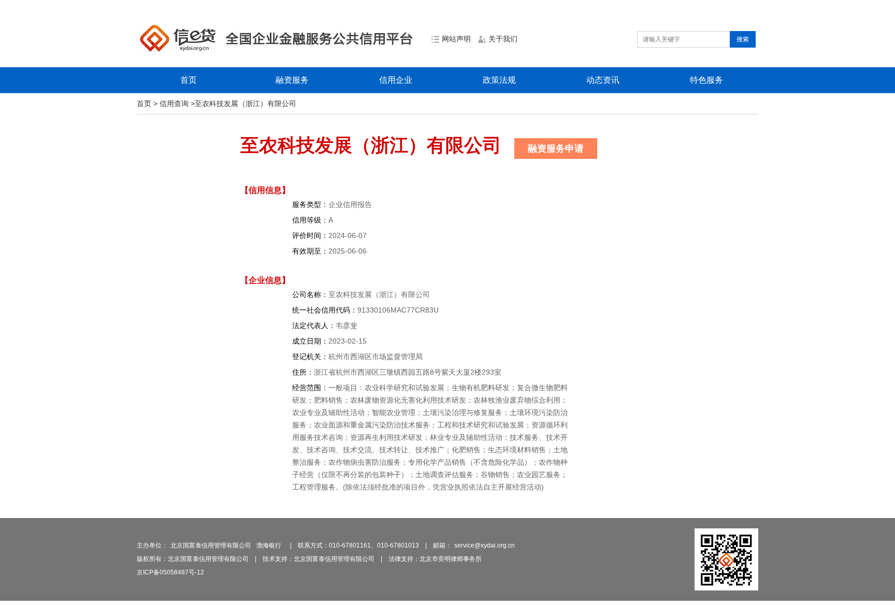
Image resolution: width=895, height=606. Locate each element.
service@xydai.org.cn (484, 545)
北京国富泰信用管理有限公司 (210, 545)
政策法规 (499, 80)
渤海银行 (268, 545)
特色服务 (706, 80)
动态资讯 (602, 80)
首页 (188, 80)
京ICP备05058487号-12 (170, 572)
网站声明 (456, 39)
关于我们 (502, 39)
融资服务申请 (556, 148)
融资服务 (292, 80)
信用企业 (395, 80)
